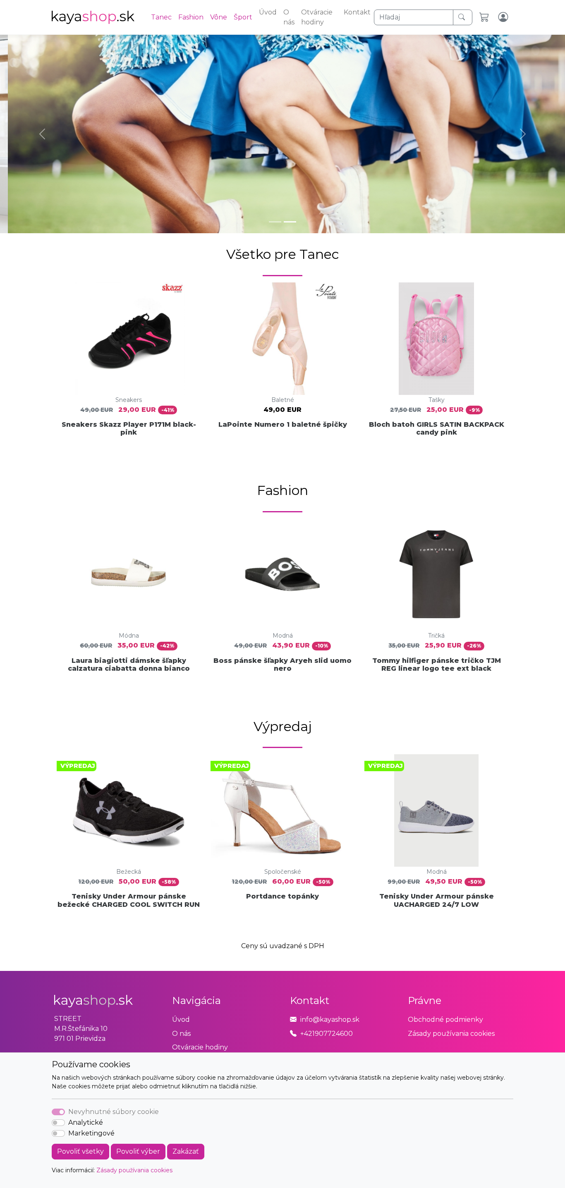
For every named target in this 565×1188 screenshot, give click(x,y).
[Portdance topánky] (282, 810)
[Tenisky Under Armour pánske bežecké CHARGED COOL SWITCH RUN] (129, 810)
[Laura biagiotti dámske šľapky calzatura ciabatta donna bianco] (129, 574)
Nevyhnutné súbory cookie (113, 1112)
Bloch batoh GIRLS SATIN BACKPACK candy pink (436, 428)
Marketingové (91, 1133)
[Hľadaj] (462, 17)
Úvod (268, 12)
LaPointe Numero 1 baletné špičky (282, 424)
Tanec (161, 17)
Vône (218, 17)
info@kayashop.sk (329, 1019)
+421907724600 (326, 1033)
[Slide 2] (290, 222)
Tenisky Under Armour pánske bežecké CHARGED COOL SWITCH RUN (128, 900)
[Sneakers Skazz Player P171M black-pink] (129, 338)
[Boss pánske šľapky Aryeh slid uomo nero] (282, 574)
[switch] (58, 1122)
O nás (288, 17)
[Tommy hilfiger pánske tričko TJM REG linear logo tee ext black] (436, 574)
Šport (243, 17)
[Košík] (485, 17)
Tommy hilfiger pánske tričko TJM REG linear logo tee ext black (436, 664)
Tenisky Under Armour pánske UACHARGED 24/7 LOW (436, 900)
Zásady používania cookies (134, 1170)
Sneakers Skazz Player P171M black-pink (129, 428)
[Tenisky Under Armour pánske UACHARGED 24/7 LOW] (436, 810)
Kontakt (357, 12)
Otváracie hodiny (317, 17)
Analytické (85, 1122)
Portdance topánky (282, 896)
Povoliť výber (138, 1151)
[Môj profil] (504, 17)
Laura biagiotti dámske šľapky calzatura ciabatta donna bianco (129, 664)
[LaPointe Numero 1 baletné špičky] (282, 338)
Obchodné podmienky (445, 1019)
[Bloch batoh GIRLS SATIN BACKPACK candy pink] (436, 338)
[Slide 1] (275, 222)
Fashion (190, 17)
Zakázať (185, 1151)
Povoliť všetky (80, 1151)
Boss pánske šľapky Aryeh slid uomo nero (282, 664)
